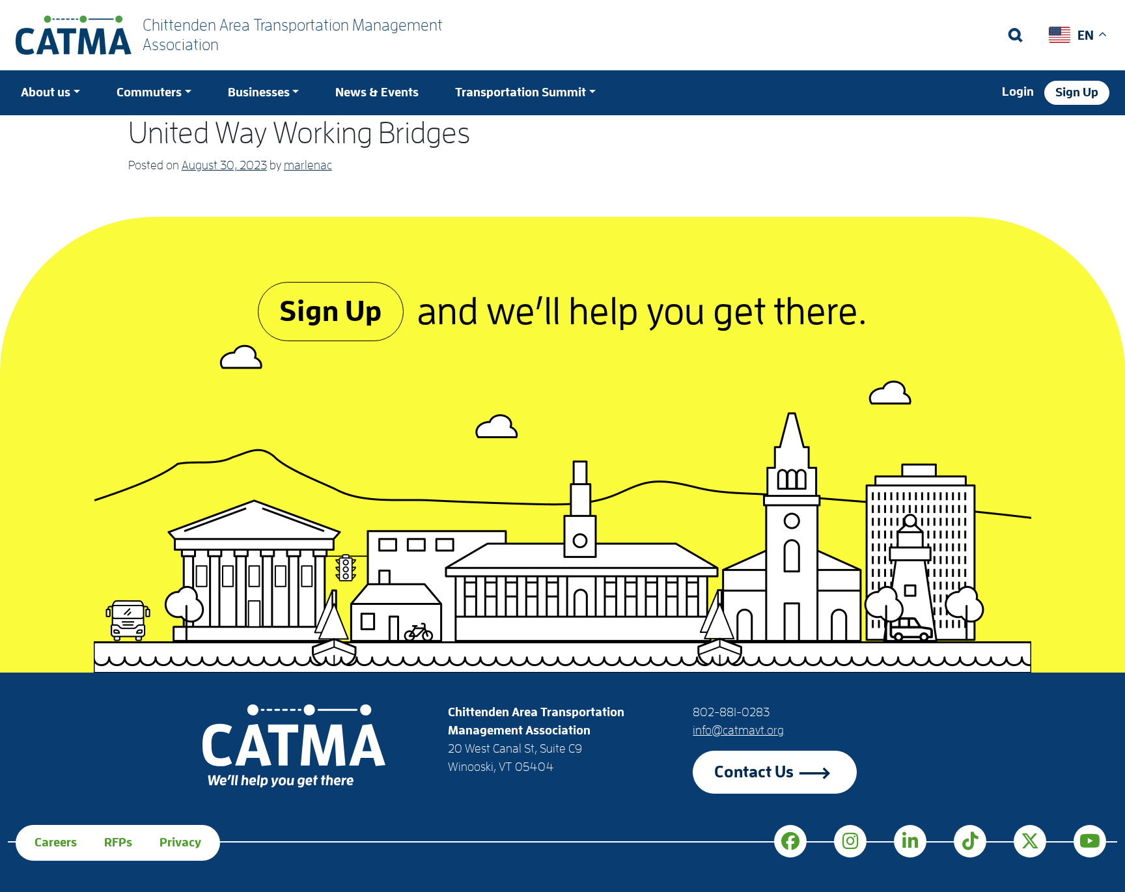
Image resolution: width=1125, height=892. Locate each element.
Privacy (180, 842)
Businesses (259, 92)
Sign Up (1076, 92)
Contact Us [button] (754, 772)
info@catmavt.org (738, 730)
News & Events (377, 92)
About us (45, 92)
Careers (56, 842)
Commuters (149, 92)
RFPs (118, 842)
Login (1018, 92)
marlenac (308, 165)
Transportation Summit (520, 92)
